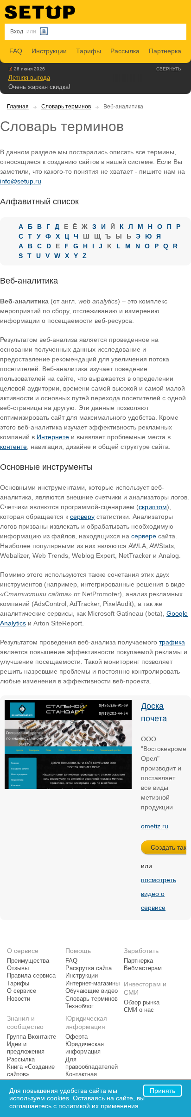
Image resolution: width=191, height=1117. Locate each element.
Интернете (53, 437)
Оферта (76, 1037)
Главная (18, 106)
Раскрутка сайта (88, 968)
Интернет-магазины (92, 983)
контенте (13, 446)
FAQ (15, 51)
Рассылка (125, 51)
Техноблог (79, 1006)
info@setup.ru (20, 181)
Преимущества (28, 961)
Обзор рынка (141, 1002)
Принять (162, 1090)
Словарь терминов (66, 106)
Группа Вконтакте (31, 1037)
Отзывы (18, 968)
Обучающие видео (91, 991)
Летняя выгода (29, 77)
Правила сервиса (31, 975)
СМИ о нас (139, 1010)
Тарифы (88, 51)
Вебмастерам (143, 968)
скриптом (153, 507)
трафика (172, 642)
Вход (16, 31)
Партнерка (165, 51)
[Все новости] (10, 68)
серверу (82, 516)
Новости (18, 999)
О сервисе (21, 991)
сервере (143, 536)
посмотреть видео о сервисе (158, 893)
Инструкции (49, 51)
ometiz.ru (154, 826)
